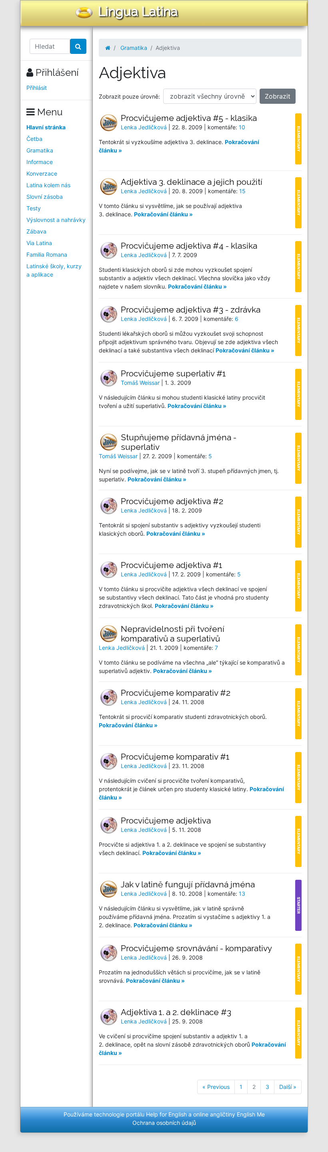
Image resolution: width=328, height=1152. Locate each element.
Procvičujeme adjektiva (166, 820)
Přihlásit (36, 87)
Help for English (166, 1114)
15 (242, 191)
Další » (287, 1086)
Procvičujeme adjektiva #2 (172, 501)
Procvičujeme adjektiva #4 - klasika (189, 246)
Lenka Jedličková (144, 127)
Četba (34, 138)
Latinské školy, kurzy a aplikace (54, 270)
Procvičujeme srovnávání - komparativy (196, 948)
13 (242, 893)
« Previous (216, 1086)
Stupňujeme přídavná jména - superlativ (178, 442)
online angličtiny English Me (229, 1114)
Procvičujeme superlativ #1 (173, 373)
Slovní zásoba (44, 196)
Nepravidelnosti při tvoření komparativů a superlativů (172, 633)
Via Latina (39, 243)
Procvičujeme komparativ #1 (175, 757)
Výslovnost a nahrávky (56, 219)
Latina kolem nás (48, 185)
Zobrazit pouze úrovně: (129, 96)
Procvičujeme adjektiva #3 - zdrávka (190, 310)
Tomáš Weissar (141, 382)
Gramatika (39, 150)
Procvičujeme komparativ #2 (175, 693)
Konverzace (41, 173)
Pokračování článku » (163, 214)
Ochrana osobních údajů (164, 1122)
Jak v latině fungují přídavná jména (188, 884)
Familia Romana (46, 254)
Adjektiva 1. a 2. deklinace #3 (176, 1012)
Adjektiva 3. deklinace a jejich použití (191, 182)
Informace (39, 161)
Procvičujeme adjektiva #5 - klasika (189, 118)
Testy (33, 208)
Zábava (36, 231)
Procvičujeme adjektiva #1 (171, 565)
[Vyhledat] (78, 46)
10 (242, 127)
